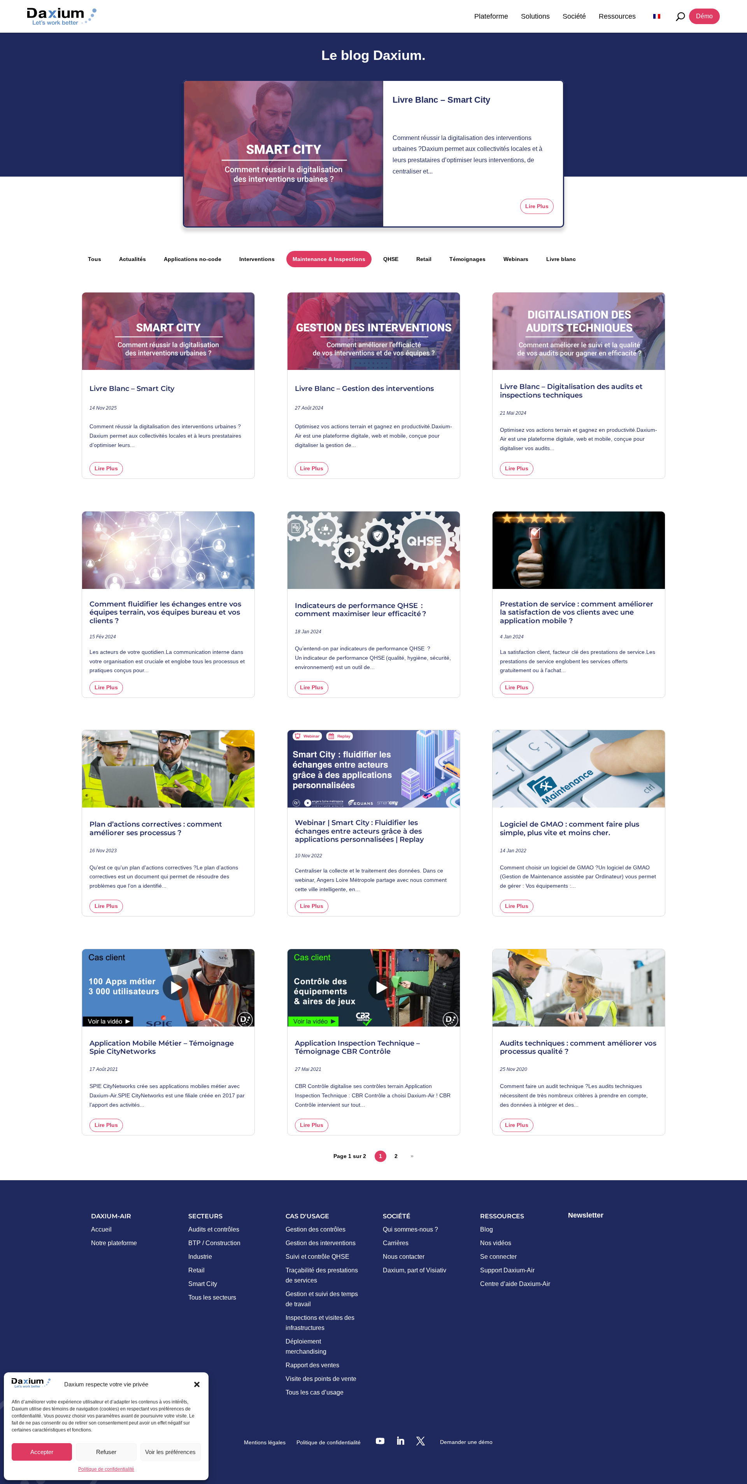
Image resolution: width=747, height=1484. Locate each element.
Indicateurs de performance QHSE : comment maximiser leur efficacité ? (361, 610)
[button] (197, 1384)
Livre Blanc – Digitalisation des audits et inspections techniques (571, 391)
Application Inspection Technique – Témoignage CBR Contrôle (357, 1047)
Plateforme (491, 16)
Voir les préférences (170, 1452)
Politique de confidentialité (106, 1469)
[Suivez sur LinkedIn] (400, 1440)
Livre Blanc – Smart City (441, 100)
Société (574, 16)
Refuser (106, 1452)
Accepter (41, 1452)
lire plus (537, 206)
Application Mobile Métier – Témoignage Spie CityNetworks (161, 1047)
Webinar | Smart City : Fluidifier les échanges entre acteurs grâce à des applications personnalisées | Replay (359, 831)
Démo (704, 16)
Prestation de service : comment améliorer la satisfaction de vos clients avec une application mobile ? (576, 612)
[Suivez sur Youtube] (380, 1440)
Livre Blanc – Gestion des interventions (364, 389)
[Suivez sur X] (420, 1440)
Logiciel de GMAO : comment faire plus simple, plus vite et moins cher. (569, 828)
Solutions (535, 16)
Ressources (617, 16)
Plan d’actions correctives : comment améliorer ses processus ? (155, 828)
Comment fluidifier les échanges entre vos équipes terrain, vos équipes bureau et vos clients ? (165, 612)
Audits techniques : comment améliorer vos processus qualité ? (578, 1047)
